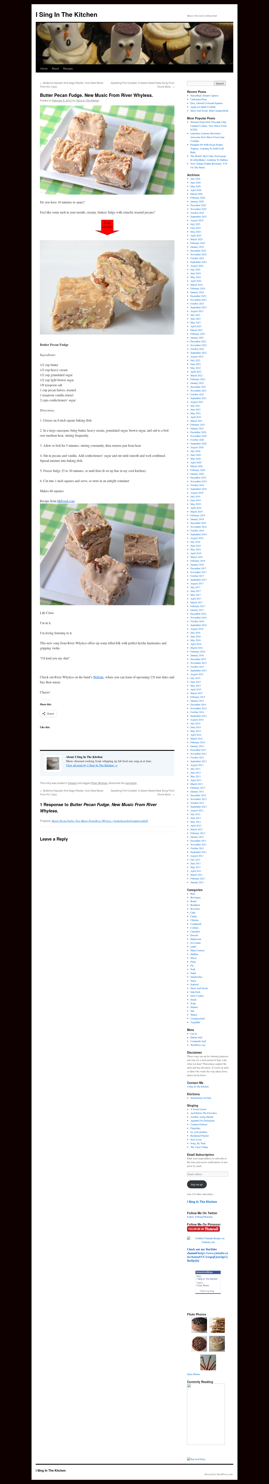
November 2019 (198, 481)
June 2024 (195, 273)
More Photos (193, 1374)
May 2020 (195, 458)
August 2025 (196, 220)
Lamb (193, 946)
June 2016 (195, 636)
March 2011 (196, 874)
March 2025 (196, 239)
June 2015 (195, 681)
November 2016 (198, 617)
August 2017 (196, 583)
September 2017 (198, 579)
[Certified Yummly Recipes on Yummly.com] (208, 1242)
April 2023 (195, 326)
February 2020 (197, 470)
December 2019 (198, 477)
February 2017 (197, 606)
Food (199, 1285)
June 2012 (195, 818)
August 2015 (196, 674)
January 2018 (197, 564)
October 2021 (197, 394)
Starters (194, 1007)
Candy (193, 916)
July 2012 (195, 814)
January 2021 (197, 428)
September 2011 (198, 852)
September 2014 (198, 715)
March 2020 (196, 466)
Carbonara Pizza (198, 99)
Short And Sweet (199, 988)
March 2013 (196, 783)
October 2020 (197, 439)
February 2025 (197, 243)
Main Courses (197, 950)
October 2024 (197, 258)
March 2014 (196, 738)
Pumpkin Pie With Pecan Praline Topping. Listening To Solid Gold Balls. (207, 148)
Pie (192, 965)
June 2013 (195, 772)
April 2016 (195, 644)
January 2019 (197, 519)
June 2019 (195, 500)
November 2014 (198, 708)
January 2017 (197, 610)
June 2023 (195, 318)
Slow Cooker (197, 995)
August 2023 (196, 311)
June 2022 (195, 364)
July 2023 (195, 314)
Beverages (195, 897)
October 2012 (197, 802)
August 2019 (196, 492)
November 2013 (198, 753)
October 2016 (197, 621)
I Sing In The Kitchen (66, 14)
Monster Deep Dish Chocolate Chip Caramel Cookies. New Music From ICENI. (208, 125)
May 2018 (195, 549)
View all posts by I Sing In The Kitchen (91, 765)
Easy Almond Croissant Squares (206, 103)
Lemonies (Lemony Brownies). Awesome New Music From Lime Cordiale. (207, 137)
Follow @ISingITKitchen (200, 1216)
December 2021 (198, 386)
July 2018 (195, 541)
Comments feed (198, 1041)
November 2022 (198, 345)
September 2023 (198, 307)
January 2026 (197, 201)
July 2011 (195, 859)
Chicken (194, 920)
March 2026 (196, 193)
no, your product (198, 1131)
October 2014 (197, 712)
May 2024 (195, 277)
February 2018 (197, 560)
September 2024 (198, 262)
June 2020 (195, 454)
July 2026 (195, 178)
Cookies (194, 927)
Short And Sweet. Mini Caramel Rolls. (209, 110)
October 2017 (197, 575)
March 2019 (196, 511)
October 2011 (197, 848)
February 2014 (197, 742)
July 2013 (195, 768)
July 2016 (195, 632)
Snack (193, 999)
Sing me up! (197, 1184)
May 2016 (195, 640)
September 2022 (198, 352)
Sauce (193, 980)
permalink (131, 783)
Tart (192, 1010)
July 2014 (195, 723)
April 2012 (195, 825)
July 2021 (195, 405)
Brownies (195, 908)
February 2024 (197, 288)
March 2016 (196, 647)
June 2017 (195, 591)
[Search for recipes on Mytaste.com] (196, 1459)
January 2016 (197, 655)
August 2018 (196, 538)
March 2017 (196, 602)
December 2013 (198, 749)
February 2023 (197, 333)
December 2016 (198, 613)
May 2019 (195, 504)
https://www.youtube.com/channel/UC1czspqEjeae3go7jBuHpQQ (207, 1257)
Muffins (194, 954)
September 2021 (198, 398)
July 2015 (195, 678)
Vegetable (195, 1022)
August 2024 (196, 265)
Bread (193, 901)
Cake (192, 912)
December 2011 (198, 840)
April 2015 (195, 689)
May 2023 (195, 322)
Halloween (195, 939)
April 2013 (195, 780)
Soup (193, 1003)
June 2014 (195, 727)
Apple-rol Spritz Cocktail (202, 106)
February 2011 (197, 878)
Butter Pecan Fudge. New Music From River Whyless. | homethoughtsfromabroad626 (100, 821)
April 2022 (195, 371)
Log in (193, 1033)
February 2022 (197, 379)
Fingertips (195, 1128)
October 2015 (197, 666)
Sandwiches (196, 976)
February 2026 (197, 197)
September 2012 (198, 806)
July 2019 (195, 496)
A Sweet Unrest (198, 1109)
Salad (193, 973)
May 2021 (195, 413)
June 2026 (195, 182)
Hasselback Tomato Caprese (204, 95)
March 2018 (196, 557)
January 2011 (197, 882)
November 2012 (198, 799)
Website (98, 677)
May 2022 (195, 367)
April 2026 (195, 190)
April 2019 (195, 507)
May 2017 (195, 594)
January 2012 (197, 836)
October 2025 (197, 212)
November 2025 (198, 209)
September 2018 (198, 534)
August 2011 (196, 855)
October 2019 (197, 485)
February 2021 (197, 424)
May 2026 (195, 186)
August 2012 (196, 810)
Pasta (193, 961)
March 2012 (196, 829)
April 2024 (195, 280)
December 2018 (198, 523)
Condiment (195, 923)
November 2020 (198, 436)
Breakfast (195, 905)
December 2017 (198, 568)
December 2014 (198, 704)
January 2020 (197, 473)
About (55, 68)
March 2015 (196, 693)
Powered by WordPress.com (218, 1474)
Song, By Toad (197, 1143)
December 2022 (198, 341)
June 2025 (195, 227)
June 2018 (195, 545)
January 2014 (197, 746)
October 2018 (197, 530)
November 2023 (198, 299)
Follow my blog (207, 1291)
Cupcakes (195, 931)
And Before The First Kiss (203, 1113)
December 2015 (198, 659)
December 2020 (198, 432)
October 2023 (197, 303)
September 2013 (198, 761)
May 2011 (195, 867)
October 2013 (197, 757)
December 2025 (198, 205)
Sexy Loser (196, 1139)
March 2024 (196, 284)
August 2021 (196, 401)
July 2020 (195, 451)
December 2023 (198, 296)
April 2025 (195, 235)
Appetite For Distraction (202, 1120)
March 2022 (196, 375)
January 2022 (197, 383)
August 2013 (196, 765)
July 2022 (195, 360)
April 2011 (195, 870)
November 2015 (198, 662)
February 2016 (197, 651)
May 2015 (195, 685)
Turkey (193, 1014)
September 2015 (198, 670)
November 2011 (198, 844)
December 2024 (198, 250)
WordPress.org (197, 1044)
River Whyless (99, 783)
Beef (192, 893)
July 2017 (195, 587)
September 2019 (198, 488)
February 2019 (197, 515)
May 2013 (195, 776)
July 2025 (195, 224)
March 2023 (196, 330)
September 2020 (198, 443)
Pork (192, 969)
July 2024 (195, 269)
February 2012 (197, 833)
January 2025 (197, 246)
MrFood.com (66, 501)
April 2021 (195, 417)
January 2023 (197, 337)
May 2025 (195, 231)
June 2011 (195, 863)
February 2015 (197, 697)
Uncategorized (197, 1018)
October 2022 (197, 349)
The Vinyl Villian (199, 1147)
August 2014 (196, 719)
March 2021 (196, 420)
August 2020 (196, 447)
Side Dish (195, 992)
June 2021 (195, 409)
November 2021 (198, 390)
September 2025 (198, 216)
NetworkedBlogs (204, 1272)
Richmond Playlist (199, 1135)
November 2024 (198, 254)
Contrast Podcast (198, 1124)
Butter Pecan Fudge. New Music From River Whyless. (96, 95)
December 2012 (198, 795)
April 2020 (195, 462)
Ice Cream (195, 942)
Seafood (194, 984)
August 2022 (196, 356)
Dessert (72, 783)
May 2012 (195, 821)
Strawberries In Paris (200, 1097)
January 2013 (197, 791)
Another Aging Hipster (202, 1116)
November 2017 (198, 572)
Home (43, 68)
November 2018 (198, 526)
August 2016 (196, 628)
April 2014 (195, 734)
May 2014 (195, 731)
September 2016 (198, 625)
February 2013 (197, 787)
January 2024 (197, 292)
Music (193, 957)
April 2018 (195, 553)
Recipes (68, 68)
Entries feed (196, 1037)
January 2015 (197, 700)
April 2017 (195, 598)
